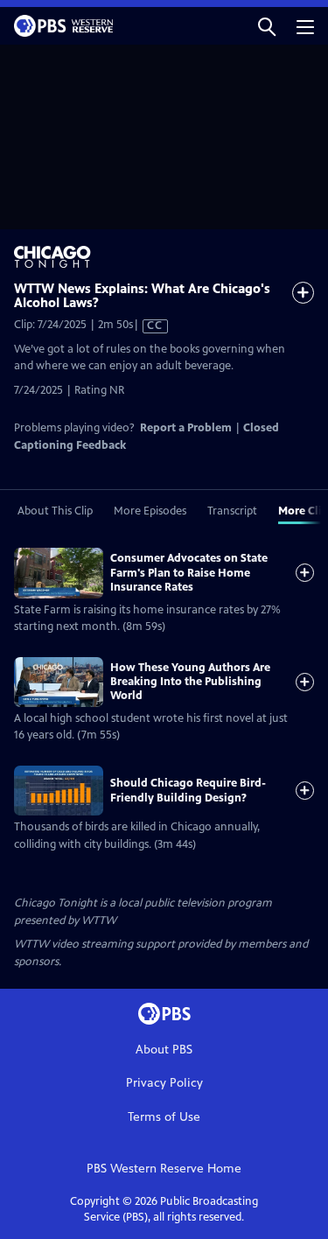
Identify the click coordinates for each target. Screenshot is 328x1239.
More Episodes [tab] (150, 511)
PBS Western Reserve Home (164, 1168)
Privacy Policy (164, 1082)
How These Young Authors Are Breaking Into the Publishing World (190, 682)
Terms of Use (164, 1117)
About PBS (164, 1049)
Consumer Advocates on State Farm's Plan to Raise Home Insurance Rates (189, 572)
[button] (267, 26)
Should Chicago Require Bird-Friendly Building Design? (188, 790)
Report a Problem (186, 428)
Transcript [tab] (232, 511)
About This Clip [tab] (55, 511)
